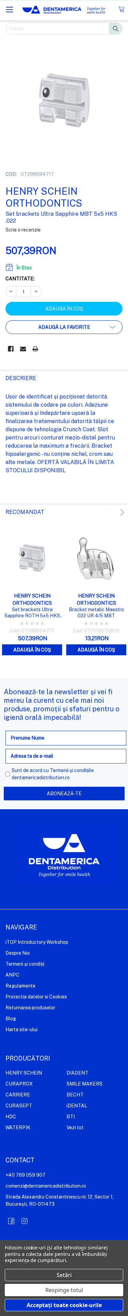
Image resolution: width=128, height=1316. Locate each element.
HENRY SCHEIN (23, 1073)
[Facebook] (10, 349)
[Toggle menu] (9, 9)
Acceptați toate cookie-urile (64, 1305)
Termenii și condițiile (72, 770)
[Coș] (121, 9)
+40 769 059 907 (25, 1175)
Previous (107, 512)
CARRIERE (17, 1094)
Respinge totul (64, 1290)
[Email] (23, 349)
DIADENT (77, 1073)
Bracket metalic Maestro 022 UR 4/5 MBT (96, 612)
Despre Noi (17, 953)
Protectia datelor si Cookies (36, 996)
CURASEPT (18, 1105)
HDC (10, 1116)
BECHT (75, 1094)
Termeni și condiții (24, 964)
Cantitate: (19, 278)
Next (121, 512)
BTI (71, 1116)
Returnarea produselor (30, 1007)
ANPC (12, 975)
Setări (64, 1275)
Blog (10, 1018)
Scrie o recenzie (23, 230)
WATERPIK (17, 1127)
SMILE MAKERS (84, 1084)
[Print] (35, 349)
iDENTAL (77, 1105)
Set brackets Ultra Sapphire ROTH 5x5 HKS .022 (32, 613)
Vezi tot (75, 1127)
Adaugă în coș (32, 650)
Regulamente (20, 986)
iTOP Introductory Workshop (36, 942)
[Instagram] (24, 1221)
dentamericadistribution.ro (41, 777)
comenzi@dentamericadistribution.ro (45, 1186)
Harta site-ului (21, 1029)
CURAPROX (19, 1084)
